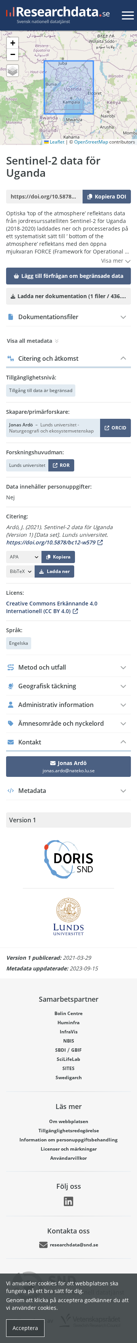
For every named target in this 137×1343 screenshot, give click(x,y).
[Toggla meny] (128, 15)
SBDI (60, 1050)
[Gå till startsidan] (56, 15)
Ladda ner (58, 571)
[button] (12, 43)
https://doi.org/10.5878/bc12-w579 (50, 542)
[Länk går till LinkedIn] (68, 1201)
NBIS (68, 1041)
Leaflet (56, 142)
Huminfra (68, 1022)
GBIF (76, 1050)
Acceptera (25, 1328)
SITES (68, 1068)
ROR (63, 466)
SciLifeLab (68, 1059)
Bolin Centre (68, 1013)
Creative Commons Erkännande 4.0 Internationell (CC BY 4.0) (51, 607)
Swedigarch (69, 1077)
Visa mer (113, 260)
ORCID (117, 429)
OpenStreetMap (91, 142)
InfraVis (69, 1031)
